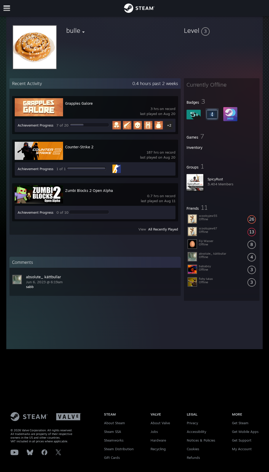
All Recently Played (163, 229)
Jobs (154, 431)
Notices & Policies (201, 440)
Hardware (158, 440)
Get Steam (240, 423)
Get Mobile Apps (245, 431)
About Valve (160, 423)
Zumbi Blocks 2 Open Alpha (89, 190)
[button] (222, 30)
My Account (242, 449)
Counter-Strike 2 (79, 147)
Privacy (192, 423)
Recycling (158, 449)
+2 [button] (169, 125)
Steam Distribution (119, 449)
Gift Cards (112, 457)
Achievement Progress (35, 125)
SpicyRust (215, 179)
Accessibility (196, 431)
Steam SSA (112, 431)
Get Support (241, 440)
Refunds (193, 457)
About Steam (114, 423)
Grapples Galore (79, 103)
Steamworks (113, 440)
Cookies (193, 449)
